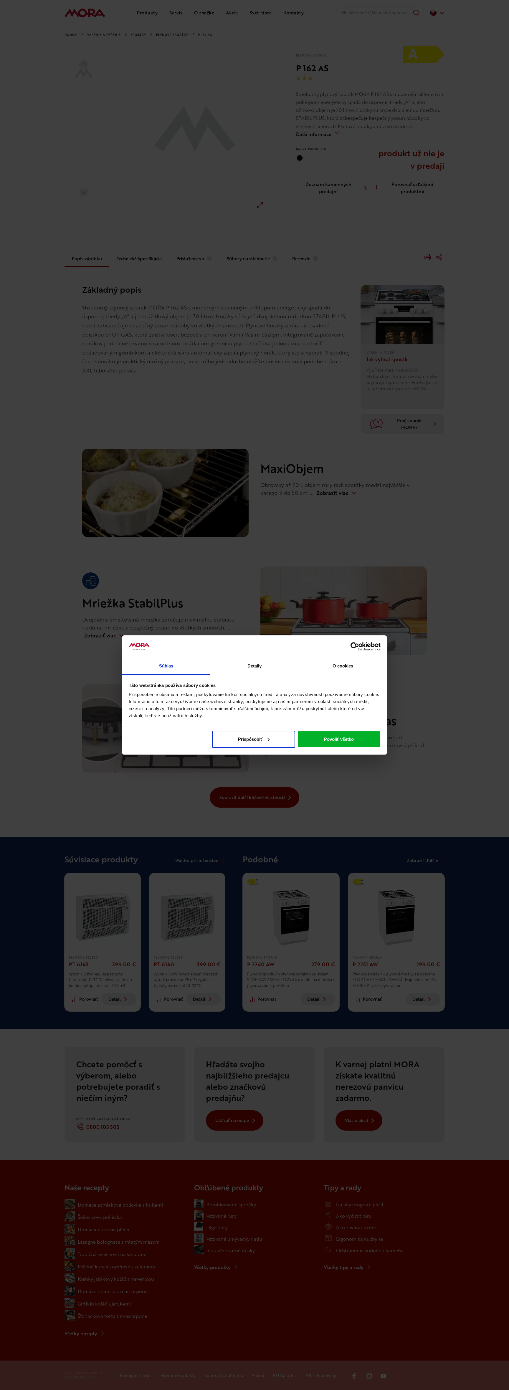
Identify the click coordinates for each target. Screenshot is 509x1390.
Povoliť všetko (339, 739)
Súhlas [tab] (166, 665)
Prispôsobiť (250, 739)
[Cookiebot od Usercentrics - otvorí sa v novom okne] (355, 646)
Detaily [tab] (254, 665)
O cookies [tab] (343, 665)
